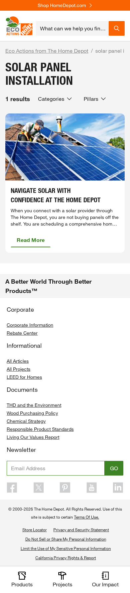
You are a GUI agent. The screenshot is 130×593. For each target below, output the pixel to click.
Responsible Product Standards (40, 429)
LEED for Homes (24, 377)
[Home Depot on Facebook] (12, 487)
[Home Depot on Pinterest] (65, 487)
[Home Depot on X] (38, 487)
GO (114, 468)
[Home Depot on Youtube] (91, 487)
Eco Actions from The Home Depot (46, 50)
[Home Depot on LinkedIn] (118, 487)
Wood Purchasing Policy (32, 413)
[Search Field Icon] (117, 28)
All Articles (18, 361)
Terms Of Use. (86, 517)
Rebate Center (22, 333)
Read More (31, 240)
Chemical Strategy (26, 421)
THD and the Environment (34, 405)
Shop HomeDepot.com (62, 5)
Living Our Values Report (33, 437)
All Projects (18, 369)
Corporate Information (30, 325)
